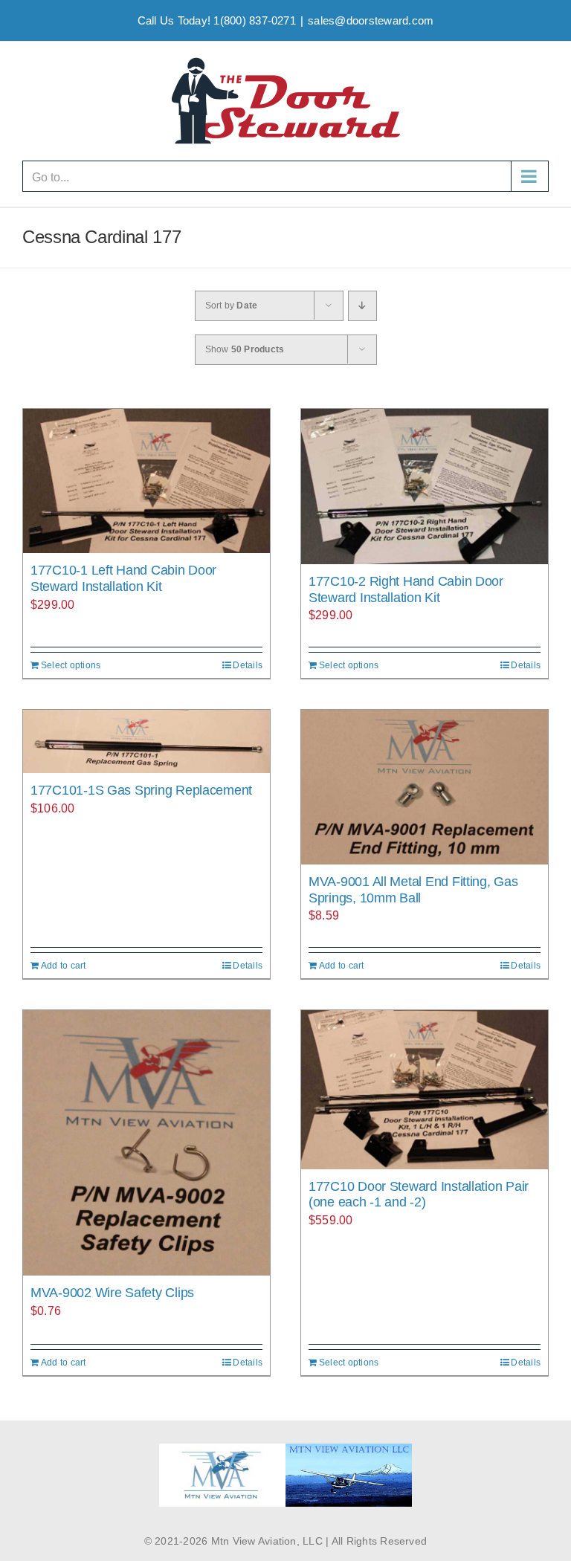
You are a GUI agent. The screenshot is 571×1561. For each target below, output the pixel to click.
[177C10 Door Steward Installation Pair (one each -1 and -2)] (424, 1089)
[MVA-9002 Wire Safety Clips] (146, 1143)
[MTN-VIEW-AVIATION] (349, 1449)
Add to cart (63, 965)
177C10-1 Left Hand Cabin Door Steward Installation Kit (123, 578)
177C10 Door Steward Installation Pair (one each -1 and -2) (419, 1194)
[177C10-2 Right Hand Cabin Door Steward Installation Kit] (424, 486)
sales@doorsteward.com (370, 20)
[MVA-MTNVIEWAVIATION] (222, 1449)
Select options (70, 665)
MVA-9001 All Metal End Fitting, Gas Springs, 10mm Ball (413, 889)
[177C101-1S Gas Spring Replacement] (146, 741)
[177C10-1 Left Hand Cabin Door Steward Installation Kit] (146, 481)
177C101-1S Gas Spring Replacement (141, 790)
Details (247, 665)
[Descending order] (362, 306)
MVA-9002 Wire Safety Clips (112, 1292)
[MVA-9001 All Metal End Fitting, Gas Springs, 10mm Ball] (424, 787)
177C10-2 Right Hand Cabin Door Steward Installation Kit (406, 589)
